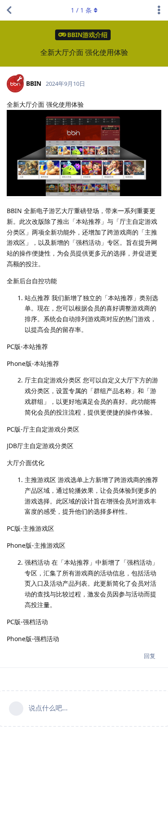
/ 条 (81, 10)
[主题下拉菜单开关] (159, 10)
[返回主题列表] (9, 10)
